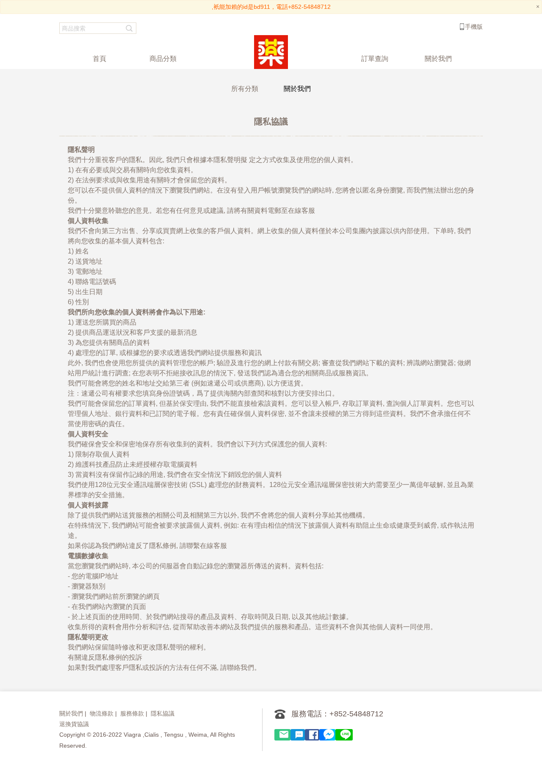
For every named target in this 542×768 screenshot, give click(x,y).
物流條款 (101, 713)
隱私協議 (162, 713)
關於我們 (71, 713)
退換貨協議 (74, 724)
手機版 (474, 26)
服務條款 (132, 713)
